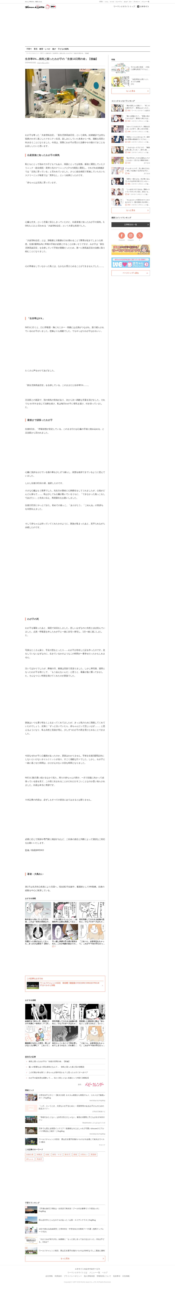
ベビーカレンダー (43, 63)
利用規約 (58, 1276)
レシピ (112, 1)
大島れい (84, 1154)
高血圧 (39, 1159)
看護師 (93, 1154)
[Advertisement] (87, 28)
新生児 (67, 1154)
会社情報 (49, 1276)
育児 (35, 49)
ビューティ (119, 1)
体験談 (39, 1154)
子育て (101, 1)
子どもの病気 (63, 49)
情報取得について (104, 1276)
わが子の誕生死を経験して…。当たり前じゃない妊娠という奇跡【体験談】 (59, 1078)
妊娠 (47, 1154)
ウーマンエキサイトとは (77, 1272)
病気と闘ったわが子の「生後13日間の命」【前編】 (49, 1061)
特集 (113, 59)
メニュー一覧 (145, 1)
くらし (107, 1)
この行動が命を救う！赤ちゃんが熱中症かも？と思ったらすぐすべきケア (58, 1072)
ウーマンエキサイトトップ (124, 6)
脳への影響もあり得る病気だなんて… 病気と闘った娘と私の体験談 (56, 1067)
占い (130, 1)
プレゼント (136, 1)
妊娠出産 (29, 1154)
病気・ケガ (56, 1154)
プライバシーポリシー (73, 1276)
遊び (54, 49)
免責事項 (116, 1276)
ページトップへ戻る (131, 273)
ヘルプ (104, 1272)
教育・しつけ (44, 49)
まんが (126, 1)
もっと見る (65, 1258)
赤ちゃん (29, 1159)
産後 (75, 1154)
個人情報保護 (89, 1276)
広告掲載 (126, 1276)
